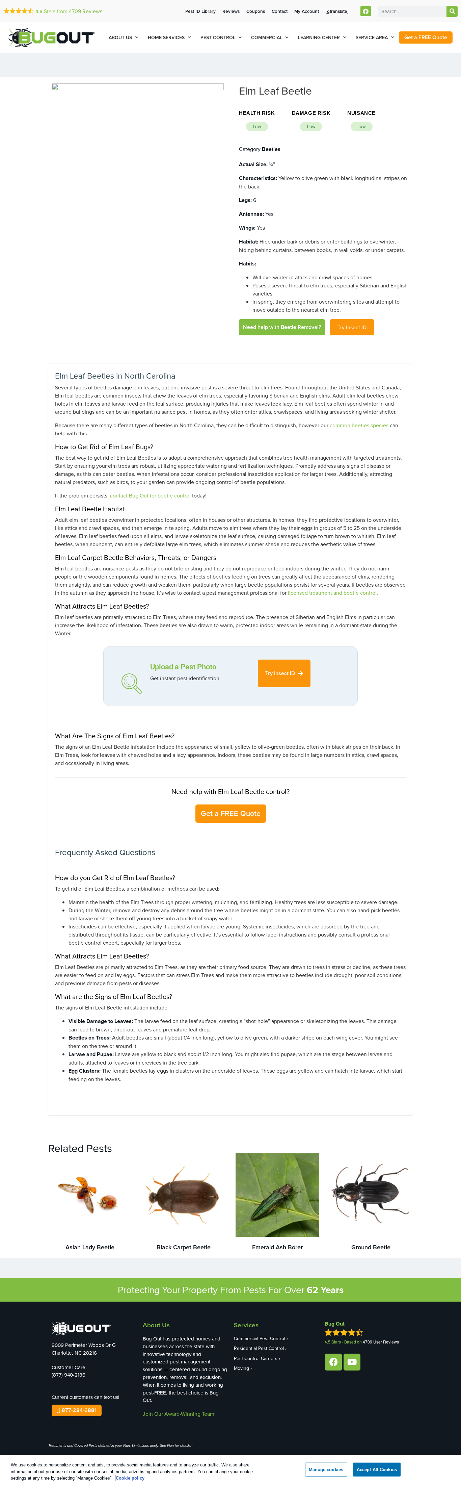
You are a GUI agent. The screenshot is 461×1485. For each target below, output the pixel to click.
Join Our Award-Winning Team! (179, 1413)
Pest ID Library (200, 11)
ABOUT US (120, 37)
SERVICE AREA (372, 37)
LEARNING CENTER (319, 37)
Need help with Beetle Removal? (282, 327)
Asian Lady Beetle (89, 1247)
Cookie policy (130, 1478)
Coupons (255, 11)
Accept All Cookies (377, 1469)
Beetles (271, 149)
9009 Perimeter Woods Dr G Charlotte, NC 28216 (84, 1348)
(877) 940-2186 (68, 1374)
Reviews (85, 11)
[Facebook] (365, 11)
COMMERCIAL (266, 37)
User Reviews (381, 1342)
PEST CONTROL (217, 37)
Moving (241, 1368)
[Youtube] (352, 1362)
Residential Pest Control (259, 1348)
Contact (280, 11)
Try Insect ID (352, 327)
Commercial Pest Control (259, 1338)
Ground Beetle (370, 1247)
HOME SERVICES (166, 37)
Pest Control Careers (255, 1358)
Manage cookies (326, 1469)
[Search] (452, 11)
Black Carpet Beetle (184, 1247)
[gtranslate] (337, 11)
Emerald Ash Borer (277, 1247)
